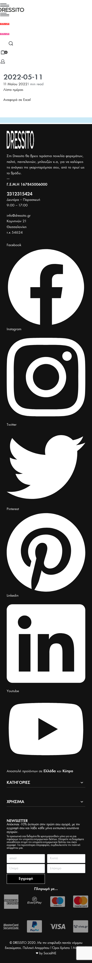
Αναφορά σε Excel (17, 100)
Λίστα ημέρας (13, 89)
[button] (4, 34)
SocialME (50, 953)
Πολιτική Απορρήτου (36, 948)
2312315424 (19, 194)
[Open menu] (4, 5)
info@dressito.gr (19, 215)
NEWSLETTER (17, 821)
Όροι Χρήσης (61, 948)
